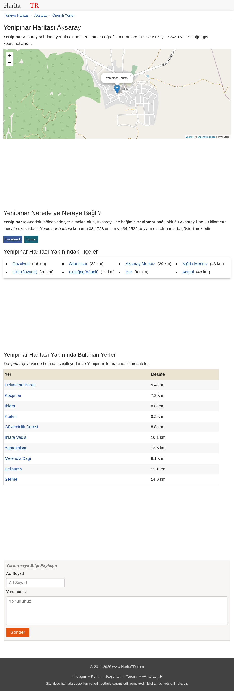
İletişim (80, 676)
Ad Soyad (15, 573)
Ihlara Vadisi (16, 437)
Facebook (13, 239)
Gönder (17, 632)
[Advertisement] (117, 173)
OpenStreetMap (206, 136)
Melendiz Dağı (18, 458)
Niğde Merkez (195, 263)
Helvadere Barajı (20, 385)
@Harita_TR (152, 676)
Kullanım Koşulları (106, 676)
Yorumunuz (16, 592)
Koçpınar (13, 395)
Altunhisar (78, 263)
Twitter (31, 239)
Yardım (131, 676)
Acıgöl (188, 272)
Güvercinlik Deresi (21, 427)
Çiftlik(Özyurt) (24, 272)
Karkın (11, 416)
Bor (129, 272)
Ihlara (10, 406)
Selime (11, 479)
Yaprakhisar (16, 448)
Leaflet (189, 136)
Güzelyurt (21, 263)
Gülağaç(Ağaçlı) (83, 272)
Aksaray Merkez (140, 263)
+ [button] (9, 55)
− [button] (9, 62)
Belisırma (13, 469)
